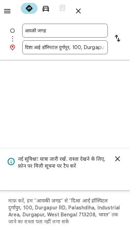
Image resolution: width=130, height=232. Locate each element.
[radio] (29, 8)
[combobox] (65, 31)
